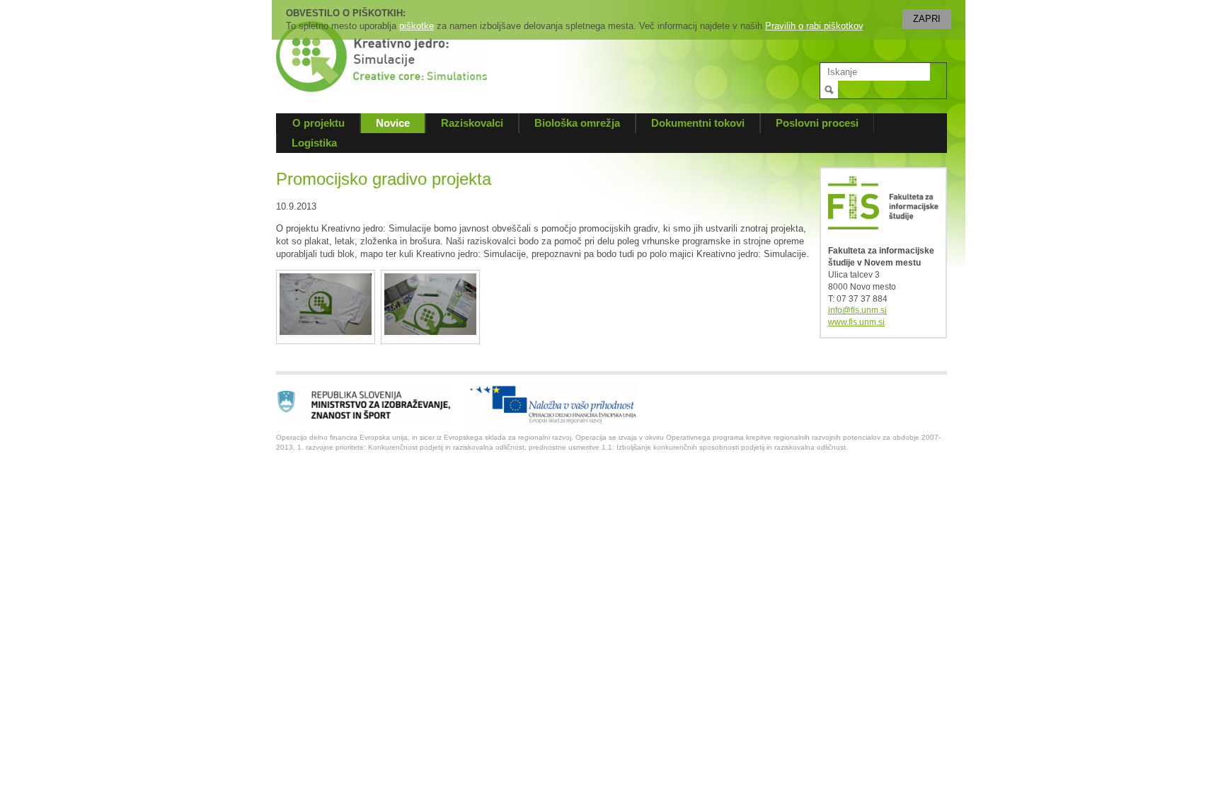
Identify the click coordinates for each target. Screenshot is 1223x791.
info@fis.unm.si (857, 310)
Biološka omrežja (577, 123)
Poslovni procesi (817, 123)
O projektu (318, 123)
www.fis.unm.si (856, 322)
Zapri (927, 18)
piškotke (416, 26)
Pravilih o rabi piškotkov (814, 26)
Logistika (314, 143)
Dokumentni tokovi (698, 123)
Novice (393, 123)
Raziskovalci (472, 123)
